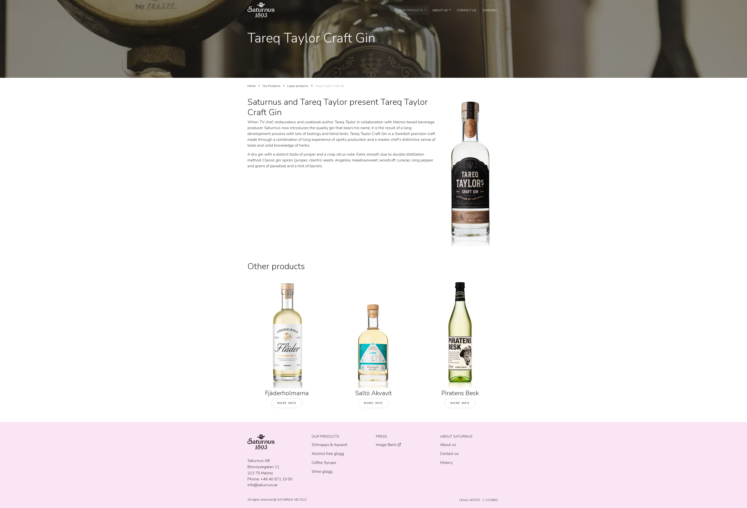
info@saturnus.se (262, 485)
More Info (286, 403)
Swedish (489, 10)
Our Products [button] (411, 10)
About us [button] (440, 10)
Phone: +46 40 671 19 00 (270, 479)
